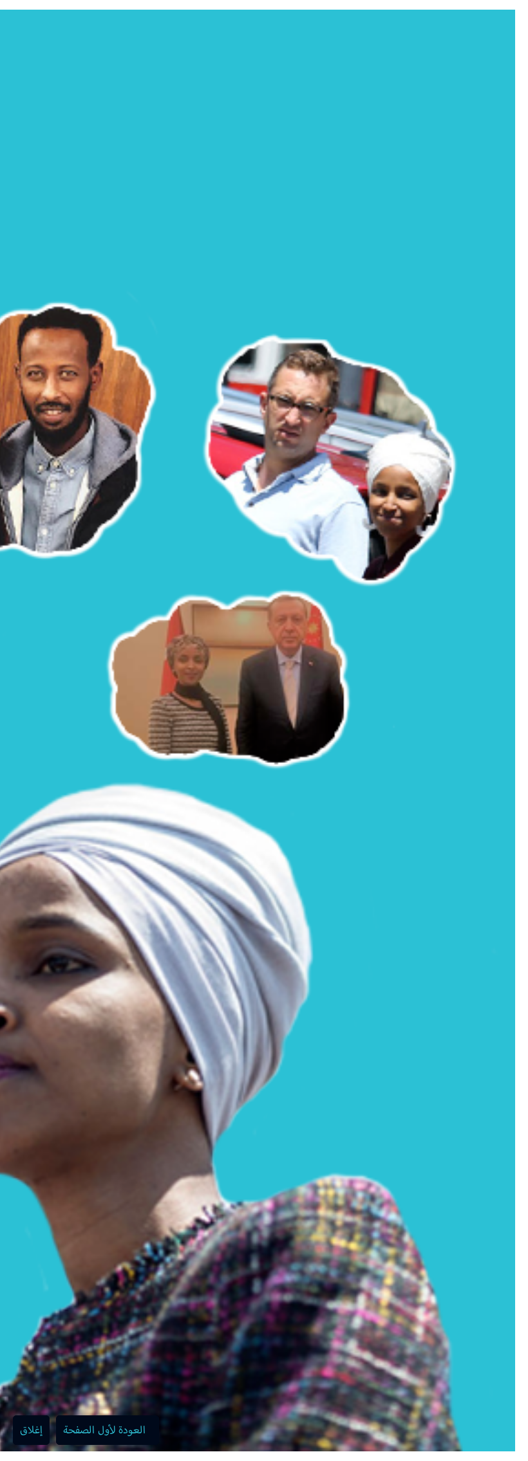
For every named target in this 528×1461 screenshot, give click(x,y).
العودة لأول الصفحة (104, 1429)
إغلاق (31, 1429)
